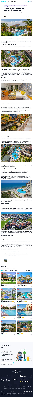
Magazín (6, 379)
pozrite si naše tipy (23, 41)
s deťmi (5, 6)
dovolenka (8, 5)
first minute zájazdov (5, 42)
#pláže (22, 253)
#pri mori (6, 255)
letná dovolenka (14, 5)
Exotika (1, 379)
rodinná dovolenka (25, 5)
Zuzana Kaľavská (11, 260)
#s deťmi (15, 255)
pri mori (21, 5)
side (7, 6)
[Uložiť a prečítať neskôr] (26, 16)
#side (18, 255)
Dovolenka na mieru (2, 380)
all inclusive (6, 5)
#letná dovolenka (18, 253)
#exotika (14, 253)
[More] (28, 16)
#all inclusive (6, 253)
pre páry (19, 5)
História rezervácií (14, 379)
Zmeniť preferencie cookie (21, 393)
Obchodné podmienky (8, 380)
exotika (11, 5)
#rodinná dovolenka (10, 255)
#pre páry (26, 253)
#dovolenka (10, 253)
